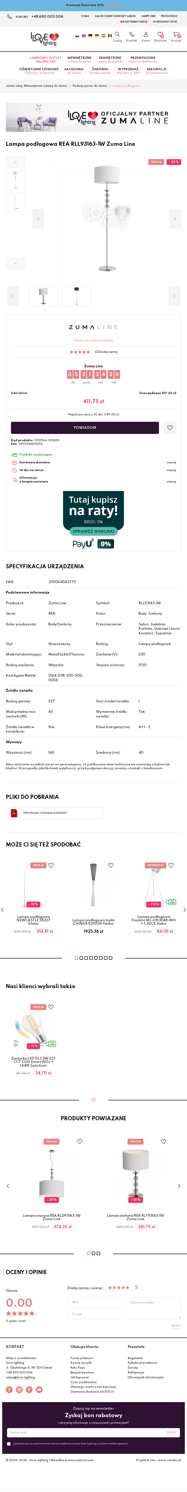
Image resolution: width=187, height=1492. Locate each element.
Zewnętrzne (110, 59)
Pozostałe (136, 1347)
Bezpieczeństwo (82, 1372)
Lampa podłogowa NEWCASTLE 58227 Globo (33, 920)
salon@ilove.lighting (20, 1377)
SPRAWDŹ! (112, 5)
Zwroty (133, 1367)
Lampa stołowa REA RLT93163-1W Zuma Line (135, 1217)
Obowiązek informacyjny (146, 1377)
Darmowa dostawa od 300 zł (92, 1391)
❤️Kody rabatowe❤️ (134, 22)
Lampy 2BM (148, 16)
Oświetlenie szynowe (39, 71)
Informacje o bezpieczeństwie (45, 812)
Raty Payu (77, 1367)
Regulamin (135, 1358)
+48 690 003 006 (47, 16)
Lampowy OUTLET (46, 59)
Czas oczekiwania (83, 1382)
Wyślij (176, 1325)
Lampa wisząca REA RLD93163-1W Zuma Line (52, 1217)
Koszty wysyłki (81, 1363)
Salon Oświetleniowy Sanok (115, 16)
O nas (85, 16)
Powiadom (85, 428)
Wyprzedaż (128, 71)
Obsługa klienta (84, 1347)
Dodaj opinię (108, 352)
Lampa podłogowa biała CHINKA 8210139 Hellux (93, 922)
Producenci (169, 16)
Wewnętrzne (79, 59)
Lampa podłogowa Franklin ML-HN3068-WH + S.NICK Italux (153, 920)
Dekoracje (156, 71)
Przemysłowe (143, 59)
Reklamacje (136, 1372)
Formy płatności (82, 1358)
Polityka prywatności (142, 1363)
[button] (15, 162)
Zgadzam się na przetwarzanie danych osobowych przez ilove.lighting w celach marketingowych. (71, 1443)
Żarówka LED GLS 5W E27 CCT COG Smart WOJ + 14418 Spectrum (33, 1062)
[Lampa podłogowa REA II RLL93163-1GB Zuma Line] (77, 296)
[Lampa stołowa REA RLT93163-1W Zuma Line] (43, 296)
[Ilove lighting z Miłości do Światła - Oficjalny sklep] (45, 39)
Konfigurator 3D (165, 22)
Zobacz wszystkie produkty (93, 340)
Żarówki (100, 71)
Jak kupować (79, 1377)
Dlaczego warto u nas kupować (93, 1387)
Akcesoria (74, 71)
